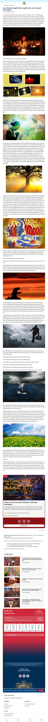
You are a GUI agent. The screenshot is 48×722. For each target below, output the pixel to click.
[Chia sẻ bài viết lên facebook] (39, 530)
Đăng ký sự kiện (24, 525)
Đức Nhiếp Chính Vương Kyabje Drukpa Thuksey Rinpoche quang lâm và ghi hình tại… (32, 559)
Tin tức (6, 711)
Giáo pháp (27, 701)
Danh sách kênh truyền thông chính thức (13, 698)
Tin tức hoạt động (8, 715)
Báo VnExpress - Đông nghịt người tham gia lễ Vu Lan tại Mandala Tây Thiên (32, 590)
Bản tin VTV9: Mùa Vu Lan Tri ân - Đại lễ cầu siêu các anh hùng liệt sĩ (31, 569)
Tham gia (41, 690)
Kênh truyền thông (9, 695)
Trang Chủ (6, 5)
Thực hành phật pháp (29, 704)
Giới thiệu (6, 701)
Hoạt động (6, 707)
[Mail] (42, 530)
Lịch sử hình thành (8, 705)
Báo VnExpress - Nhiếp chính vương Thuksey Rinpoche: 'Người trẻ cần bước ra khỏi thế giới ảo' (32, 601)
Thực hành (27, 705)
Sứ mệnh (6, 704)
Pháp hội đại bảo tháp (9, 713)
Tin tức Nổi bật (11, 5)
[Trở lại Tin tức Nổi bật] (4, 530)
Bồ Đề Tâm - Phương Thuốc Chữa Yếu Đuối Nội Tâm (32, 579)
